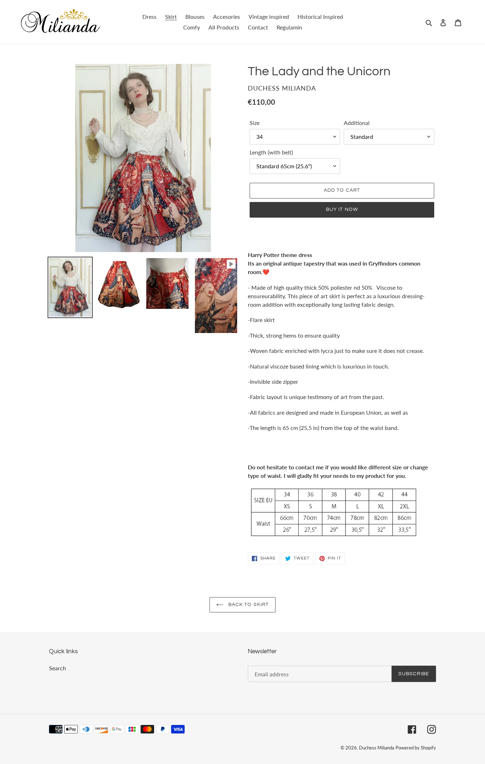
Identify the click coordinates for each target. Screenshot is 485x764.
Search (57, 668)
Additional (357, 122)
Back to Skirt (248, 604)
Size (255, 122)
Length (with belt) (271, 152)
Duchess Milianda (376, 748)
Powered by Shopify (416, 748)
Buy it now (342, 209)
